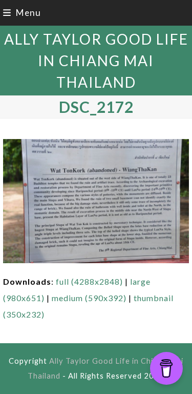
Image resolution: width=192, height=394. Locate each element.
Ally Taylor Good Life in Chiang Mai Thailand (96, 60)
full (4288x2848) (89, 281)
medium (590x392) (89, 298)
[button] (22, 12)
